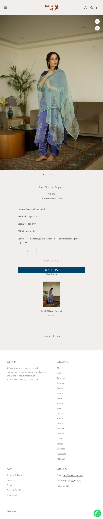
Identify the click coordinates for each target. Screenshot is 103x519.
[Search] (91, 7)
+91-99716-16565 (74, 480)
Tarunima (61, 378)
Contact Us (11, 485)
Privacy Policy (13, 495)
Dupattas (61, 449)
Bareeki (60, 418)
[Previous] (38, 174)
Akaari (60, 423)
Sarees (60, 444)
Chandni (61, 434)
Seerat (59, 398)
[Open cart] (97, 7)
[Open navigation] (5, 7)
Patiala (60, 388)
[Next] (64, 174)
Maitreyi (60, 393)
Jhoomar (61, 428)
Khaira (60, 373)
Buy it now (51, 270)
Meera (59, 408)
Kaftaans (61, 459)
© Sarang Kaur (11, 511)
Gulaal (60, 413)
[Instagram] (68, 486)
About (9, 469)
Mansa (60, 403)
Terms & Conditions (15, 490)
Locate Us (11, 480)
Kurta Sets (61, 454)
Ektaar (59, 439)
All (58, 368)
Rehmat (60, 383)
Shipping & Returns (15, 475)
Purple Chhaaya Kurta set (51, 311)
